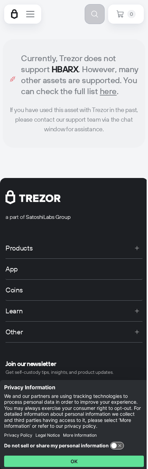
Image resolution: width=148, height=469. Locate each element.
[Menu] (30, 14)
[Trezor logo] (14, 14)
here (108, 91)
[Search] (95, 14)
